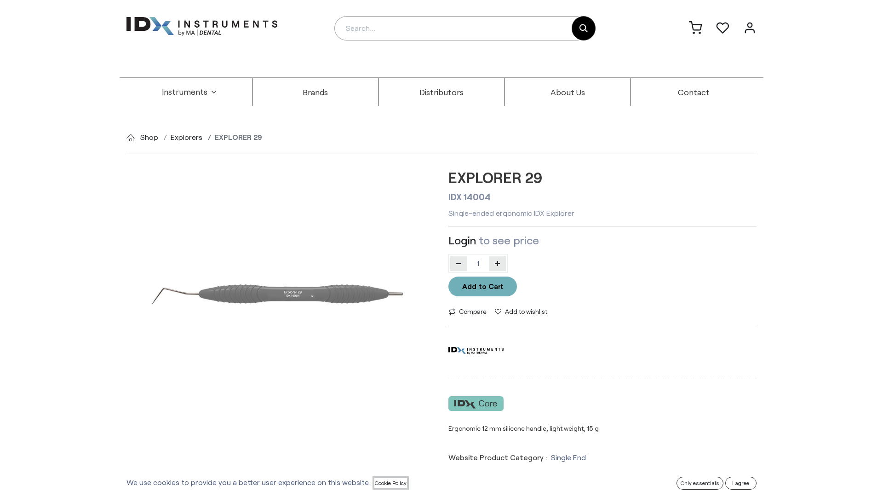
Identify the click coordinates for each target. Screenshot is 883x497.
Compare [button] (473, 311)
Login (462, 240)
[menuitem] (189, 92)
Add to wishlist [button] (526, 311)
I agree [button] (740, 483)
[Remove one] (458, 263)
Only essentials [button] (700, 483)
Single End (568, 457)
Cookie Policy (391, 483)
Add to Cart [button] (482, 286)
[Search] (584, 28)
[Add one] (497, 263)
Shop (149, 137)
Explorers (186, 137)
